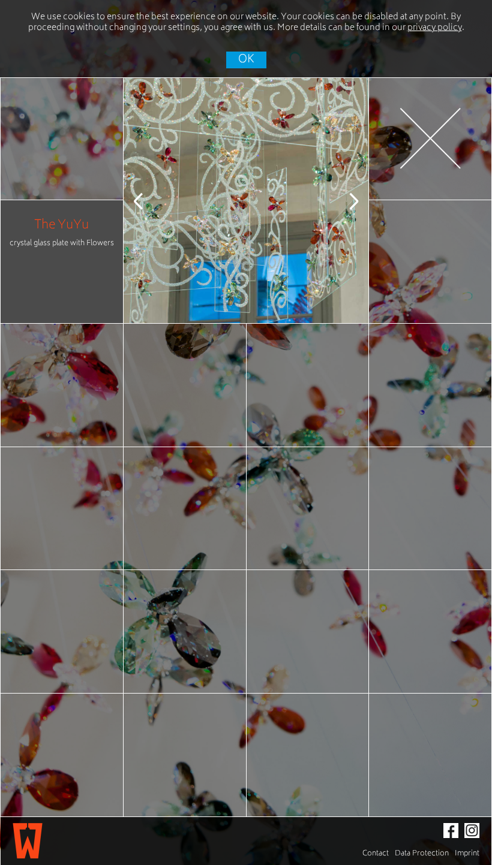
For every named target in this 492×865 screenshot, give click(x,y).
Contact (375, 854)
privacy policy (434, 27)
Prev (148, 201)
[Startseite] (28, 841)
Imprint (467, 854)
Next (344, 201)
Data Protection (422, 854)
